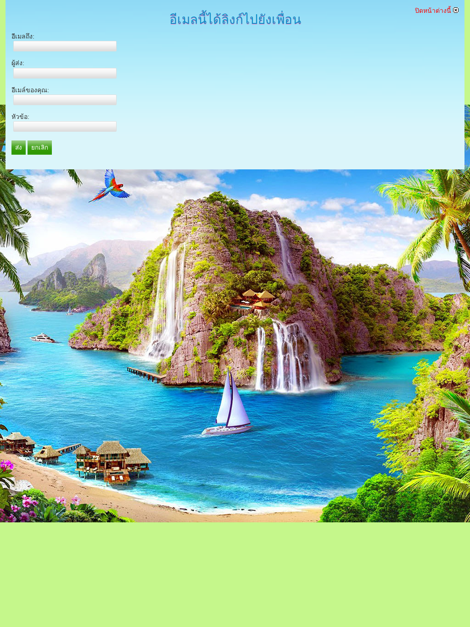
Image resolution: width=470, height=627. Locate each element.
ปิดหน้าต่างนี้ (434, 10)
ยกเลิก (39, 147)
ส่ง (18, 147)
